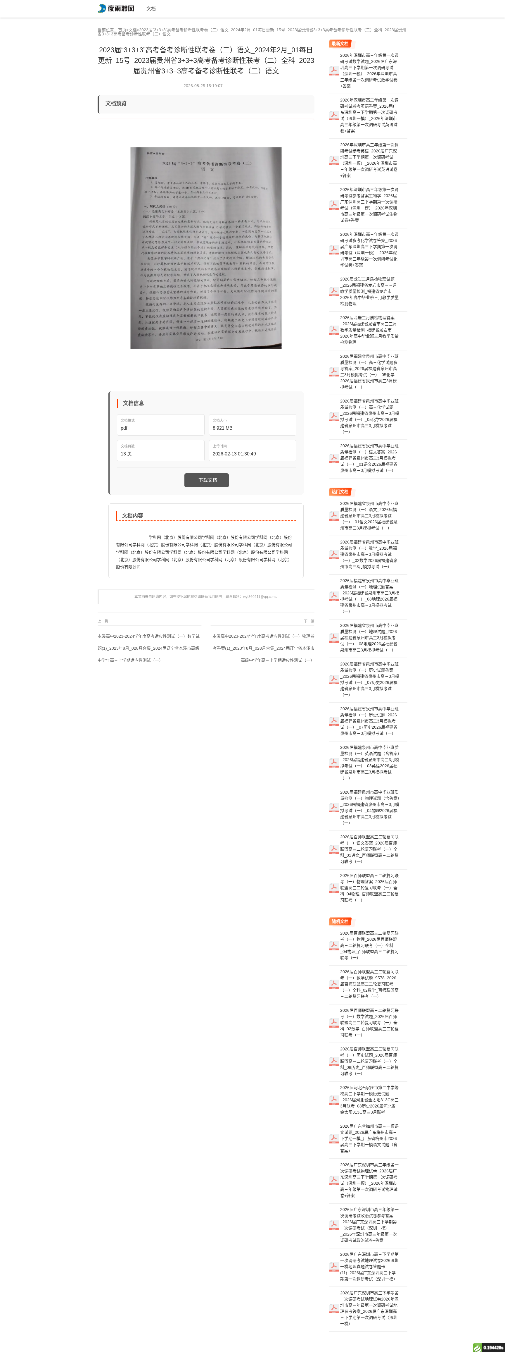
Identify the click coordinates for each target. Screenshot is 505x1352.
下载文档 (207, 480)
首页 (122, 29)
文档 (133, 29)
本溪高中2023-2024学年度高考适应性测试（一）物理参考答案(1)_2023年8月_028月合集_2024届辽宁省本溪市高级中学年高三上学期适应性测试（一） (263, 648)
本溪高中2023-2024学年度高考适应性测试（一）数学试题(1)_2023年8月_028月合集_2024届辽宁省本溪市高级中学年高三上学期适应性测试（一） (149, 648)
